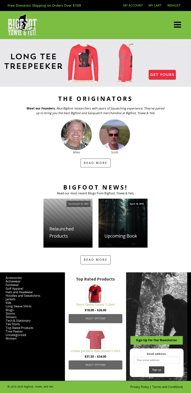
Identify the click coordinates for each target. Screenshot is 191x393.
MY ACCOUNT (133, 5)
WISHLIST (174, 5)
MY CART (155, 5)
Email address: (156, 354)
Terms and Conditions (167, 387)
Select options (95, 318)
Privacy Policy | (141, 387)
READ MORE (95, 163)
